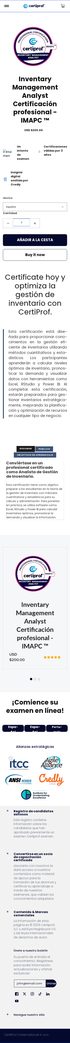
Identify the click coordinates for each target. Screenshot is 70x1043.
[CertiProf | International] (34, 6)
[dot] (31, 679)
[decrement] (8, 223)
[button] (63, 6)
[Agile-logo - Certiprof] (51, 762)
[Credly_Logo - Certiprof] (51, 780)
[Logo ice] (35, 794)
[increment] (35, 223)
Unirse (51, 983)
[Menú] (6, 6)
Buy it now (35, 254)
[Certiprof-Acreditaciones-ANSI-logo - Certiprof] (18, 779)
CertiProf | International (21, 1035)
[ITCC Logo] (18, 762)
